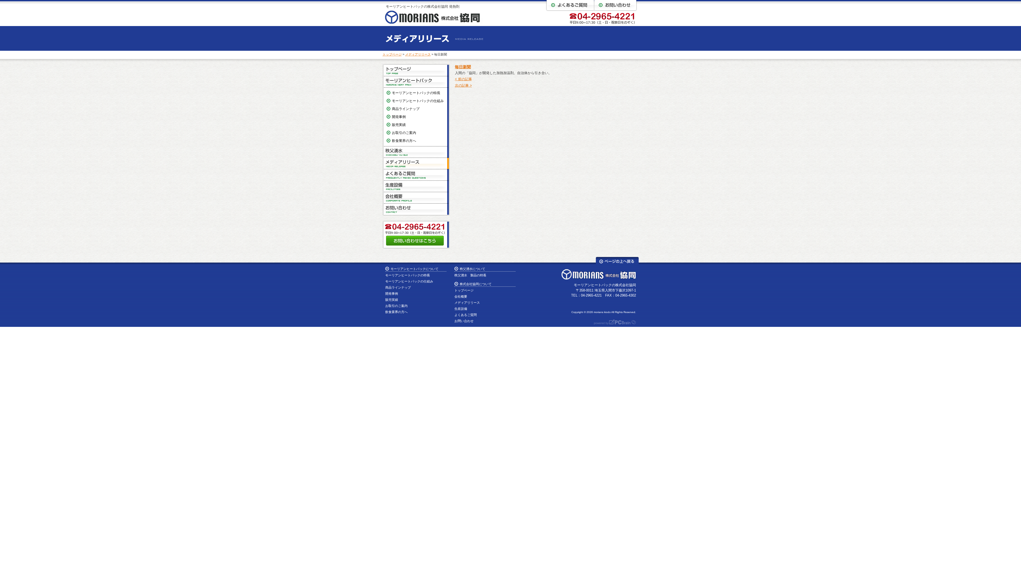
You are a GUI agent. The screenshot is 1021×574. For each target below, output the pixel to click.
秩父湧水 (416, 152)
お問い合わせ (416, 209)
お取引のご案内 (404, 133)
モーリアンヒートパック (416, 82)
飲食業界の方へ (404, 141)
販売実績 (399, 125)
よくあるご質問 (416, 175)
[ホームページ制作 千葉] (612, 324)
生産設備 (416, 186)
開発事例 (399, 117)
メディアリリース (418, 54)
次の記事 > (463, 85)
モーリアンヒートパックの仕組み (418, 101)
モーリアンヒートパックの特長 (416, 93)
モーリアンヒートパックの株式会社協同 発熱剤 (422, 7)
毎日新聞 (463, 67)
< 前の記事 (463, 79)
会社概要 (416, 198)
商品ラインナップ (406, 109)
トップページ (392, 54)
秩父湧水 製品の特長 (470, 275)
